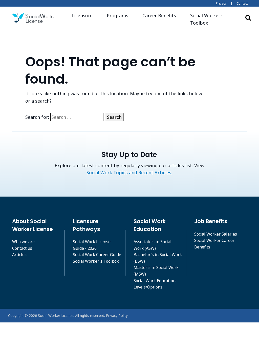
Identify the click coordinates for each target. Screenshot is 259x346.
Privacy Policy (116, 315)
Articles (19, 254)
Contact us (22, 248)
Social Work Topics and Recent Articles (129, 172)
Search (248, 17)
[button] (212, 19)
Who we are (23, 241)
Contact (242, 3)
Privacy (221, 3)
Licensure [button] (82, 15)
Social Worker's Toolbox (96, 261)
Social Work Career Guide (97, 254)
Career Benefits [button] (159, 15)
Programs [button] (117, 15)
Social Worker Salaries (215, 234)
